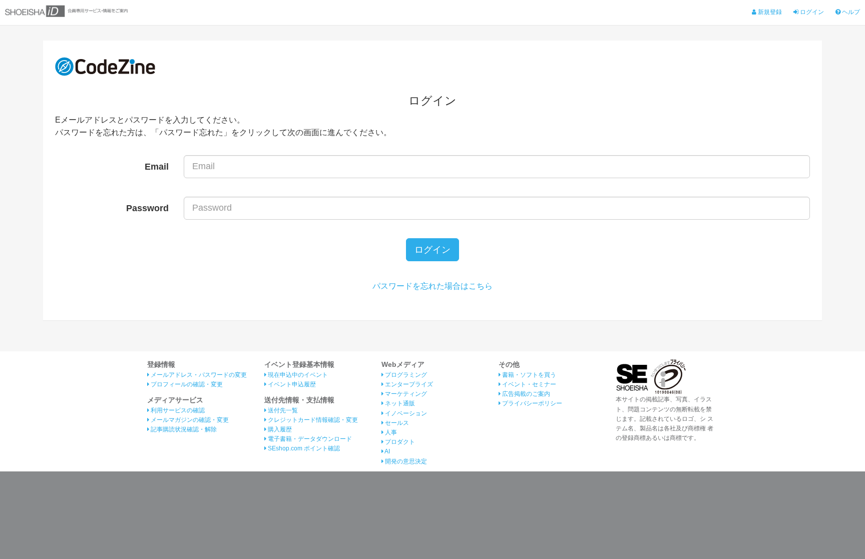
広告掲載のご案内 (525, 393)
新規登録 (769, 12)
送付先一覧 (282, 410)
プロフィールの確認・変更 (186, 384)
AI (386, 451)
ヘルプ (850, 12)
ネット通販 (399, 403)
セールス (396, 422)
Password (147, 208)
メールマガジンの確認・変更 (189, 419)
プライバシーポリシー (531, 403)
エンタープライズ (408, 384)
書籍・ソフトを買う (528, 374)
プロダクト (399, 441)
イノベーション (405, 413)
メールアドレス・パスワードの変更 (198, 374)
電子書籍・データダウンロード (309, 438)
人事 (390, 432)
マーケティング (405, 393)
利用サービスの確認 (177, 410)
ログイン (811, 12)
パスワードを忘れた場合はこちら (432, 286)
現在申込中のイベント (297, 374)
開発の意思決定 (405, 461)
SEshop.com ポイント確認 (303, 448)
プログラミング (405, 374)
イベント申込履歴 (291, 384)
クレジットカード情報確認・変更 (312, 419)
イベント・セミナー (528, 384)
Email (157, 167)
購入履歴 (279, 429)
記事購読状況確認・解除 (183, 429)
